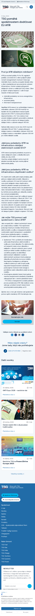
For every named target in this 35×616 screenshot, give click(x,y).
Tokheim (4, 528)
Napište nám (27, 351)
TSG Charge (5, 553)
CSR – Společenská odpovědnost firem (14, 525)
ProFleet (4, 536)
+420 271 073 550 (14, 351)
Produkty (4, 522)
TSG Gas (4, 547)
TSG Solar (4, 550)
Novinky (3, 511)
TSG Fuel (4, 545)
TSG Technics (5, 556)
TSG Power (5, 562)
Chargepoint (5, 534)
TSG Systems (5, 559)
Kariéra (3, 514)
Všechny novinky (17, 474)
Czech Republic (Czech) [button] (12, 499)
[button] (4, 592)
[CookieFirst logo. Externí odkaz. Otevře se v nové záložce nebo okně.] (2, 594)
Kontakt (17, 321)
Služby (3, 517)
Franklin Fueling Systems (9, 531)
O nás (3, 508)
